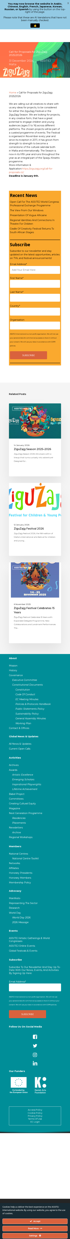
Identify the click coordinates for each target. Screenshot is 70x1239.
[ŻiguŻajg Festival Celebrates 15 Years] (35, 602)
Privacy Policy (35, 1116)
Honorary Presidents (20, 872)
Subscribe (15, 959)
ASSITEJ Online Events (22, 945)
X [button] (68, 3)
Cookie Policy (35, 1113)
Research (14, 907)
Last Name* (16, 292)
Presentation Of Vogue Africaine (28, 215)
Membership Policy (20, 882)
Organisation (17, 319)
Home (12, 92)
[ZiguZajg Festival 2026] (35, 519)
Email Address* (18, 264)
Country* (15, 305)
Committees (16, 798)
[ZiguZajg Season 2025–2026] (35, 439)
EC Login (35, 1121)
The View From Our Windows (26, 210)
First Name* (16, 278)
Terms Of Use (35, 1118)
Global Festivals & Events (23, 950)
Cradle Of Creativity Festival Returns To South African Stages (32, 230)
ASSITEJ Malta (22, 408)
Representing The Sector (23, 903)
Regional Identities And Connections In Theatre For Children (32, 222)
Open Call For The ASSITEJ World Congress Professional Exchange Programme (34, 203)
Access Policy (35, 1109)
